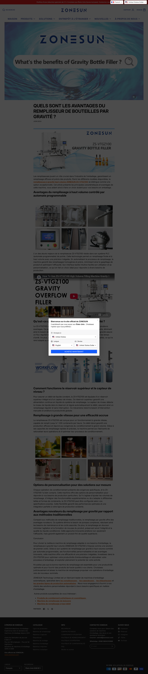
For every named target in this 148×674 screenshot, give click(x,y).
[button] (116, 2)
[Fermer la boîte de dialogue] (97, 320)
